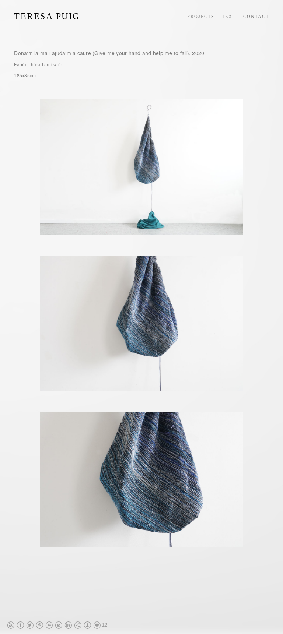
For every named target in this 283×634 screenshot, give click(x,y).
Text (229, 16)
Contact (256, 16)
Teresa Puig (47, 16)
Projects (200, 16)
